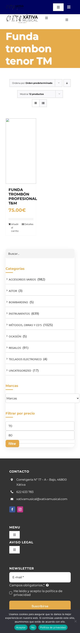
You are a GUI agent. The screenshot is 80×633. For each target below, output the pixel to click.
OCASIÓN (15, 336)
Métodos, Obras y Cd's (25, 325)
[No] (75, 621)
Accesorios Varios (22, 279)
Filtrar (12, 443)
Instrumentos (19, 313)
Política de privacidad (53, 627)
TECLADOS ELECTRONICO (25, 359)
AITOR (13, 291)
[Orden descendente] (67, 83)
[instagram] (20, 509)
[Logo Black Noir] (15, 6)
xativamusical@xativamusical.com (41, 499)
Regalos (15, 348)
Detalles (28, 224)
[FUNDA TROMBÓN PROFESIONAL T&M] (21, 151)
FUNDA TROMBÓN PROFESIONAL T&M (23, 196)
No (33, 627)
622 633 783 (24, 492)
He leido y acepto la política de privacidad (38, 593)
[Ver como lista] (43, 103)
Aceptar (21, 627)
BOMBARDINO (18, 302)
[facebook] (12, 509)
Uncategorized (20, 370)
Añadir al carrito (15, 227)
